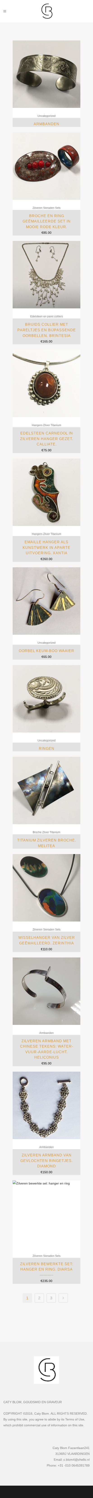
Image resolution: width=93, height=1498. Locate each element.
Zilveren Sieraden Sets (46, 207)
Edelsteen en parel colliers (46, 316)
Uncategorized (46, 116)
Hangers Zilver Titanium (46, 425)
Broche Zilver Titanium (46, 832)
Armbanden (46, 1033)
